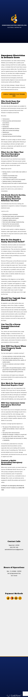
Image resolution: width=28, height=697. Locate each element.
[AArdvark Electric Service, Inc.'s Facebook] (9, 679)
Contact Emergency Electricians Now (14, 95)
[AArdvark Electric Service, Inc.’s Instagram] (12, 679)
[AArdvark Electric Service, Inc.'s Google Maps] (15, 679)
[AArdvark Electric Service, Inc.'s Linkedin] (18, 679)
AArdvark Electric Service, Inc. (14, 25)
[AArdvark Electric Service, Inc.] (14, 19)
